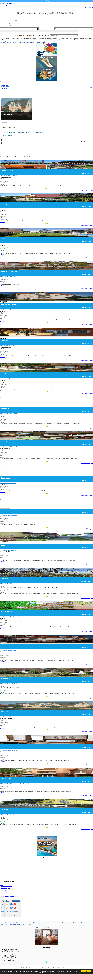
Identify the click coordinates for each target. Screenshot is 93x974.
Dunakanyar (54, 922)
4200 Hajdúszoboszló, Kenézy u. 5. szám (9, 716)
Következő (5, 834)
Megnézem (2, 187)
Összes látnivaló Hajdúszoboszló (9, 896)
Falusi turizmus (40, 38)
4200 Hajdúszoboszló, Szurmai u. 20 (8, 650)
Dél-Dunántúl (36, 922)
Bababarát (3, 922)
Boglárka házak (6, 82)
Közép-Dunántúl (81, 922)
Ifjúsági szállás (88, 38)
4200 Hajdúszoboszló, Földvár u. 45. (8, 583)
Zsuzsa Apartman (6, 374)
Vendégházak (20, 38)
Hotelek (34, 38)
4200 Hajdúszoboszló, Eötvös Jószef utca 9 (9, 244)
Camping (71, 38)
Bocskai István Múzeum (6, 886)
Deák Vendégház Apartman (9, 304)
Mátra (10, 924)
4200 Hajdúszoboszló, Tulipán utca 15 (8, 446)
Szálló (66, 38)
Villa (59, 38)
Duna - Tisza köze (45, 922)
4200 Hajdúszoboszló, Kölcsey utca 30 (8, 276)
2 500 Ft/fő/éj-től (89, 91)
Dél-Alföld (29, 922)
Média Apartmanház (7, 745)
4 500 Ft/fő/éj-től (89, 87)
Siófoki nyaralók (17, 924)
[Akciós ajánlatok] (46, 68)
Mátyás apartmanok (7, 778)
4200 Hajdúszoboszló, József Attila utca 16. (9, 616)
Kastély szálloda (27, 38)
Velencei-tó (29, 924)
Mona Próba (4, 578)
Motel (62, 38)
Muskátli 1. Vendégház (6, 89)
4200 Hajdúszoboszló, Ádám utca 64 (8, 550)
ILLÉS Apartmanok (6, 611)
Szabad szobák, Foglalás (87, 190)
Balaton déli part (11, 922)
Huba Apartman (5, 478)
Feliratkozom (82, 146)
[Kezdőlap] (46, 0)
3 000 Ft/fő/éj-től (89, 84)
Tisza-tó (24, 924)
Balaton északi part (20, 922)
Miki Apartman (5, 809)
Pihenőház (54, 38)
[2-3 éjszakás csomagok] (46, 55)
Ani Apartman (5, 239)
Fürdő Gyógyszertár (6, 890)
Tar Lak (3, 545)
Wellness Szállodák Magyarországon (46, 927)
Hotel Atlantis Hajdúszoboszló (43, 41)
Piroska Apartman (6, 204)
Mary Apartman (5, 340)
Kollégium (81, 38)
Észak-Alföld (73, 922)
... (24, 117)
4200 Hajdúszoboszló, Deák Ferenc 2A (8, 345)
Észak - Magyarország (63, 922)
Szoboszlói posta (5, 892)
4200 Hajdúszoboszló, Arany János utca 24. (9, 683)
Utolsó (9, 834)
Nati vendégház (5, 711)
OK (86, 971)
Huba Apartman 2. (6, 510)
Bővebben (43, 42)
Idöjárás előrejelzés (5, 888)
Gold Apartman (7, 86)
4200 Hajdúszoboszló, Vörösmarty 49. (8, 175)
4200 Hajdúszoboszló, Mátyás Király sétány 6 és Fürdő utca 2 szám (14, 783)
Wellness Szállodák (5, 38)
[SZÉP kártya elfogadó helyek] (46, 80)
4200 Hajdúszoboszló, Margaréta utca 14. (9, 413)
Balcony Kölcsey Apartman (9, 271)
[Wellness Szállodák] (46, 944)
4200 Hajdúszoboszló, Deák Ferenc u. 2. (9, 309)
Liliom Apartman (6, 645)
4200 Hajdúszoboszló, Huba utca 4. (8, 483)
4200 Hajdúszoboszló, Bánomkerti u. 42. (9, 209)
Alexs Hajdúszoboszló (7, 170)
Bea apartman (5, 408)
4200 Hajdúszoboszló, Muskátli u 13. (8, 814)
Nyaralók (76, 38)
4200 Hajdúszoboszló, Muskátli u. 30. (8, 515)
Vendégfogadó (48, 38)
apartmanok (13, 38)
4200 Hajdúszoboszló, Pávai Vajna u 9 (8, 750)
